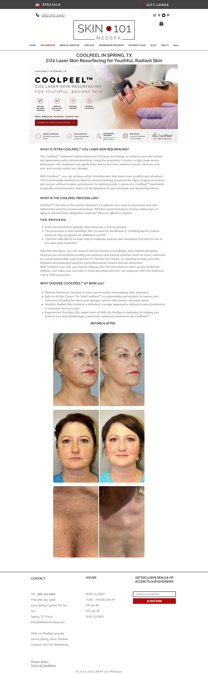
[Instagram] (154, 15)
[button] (161, 23)
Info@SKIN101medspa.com (48, 622)
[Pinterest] (168, 15)
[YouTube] (163, 15)
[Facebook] (159, 15)
